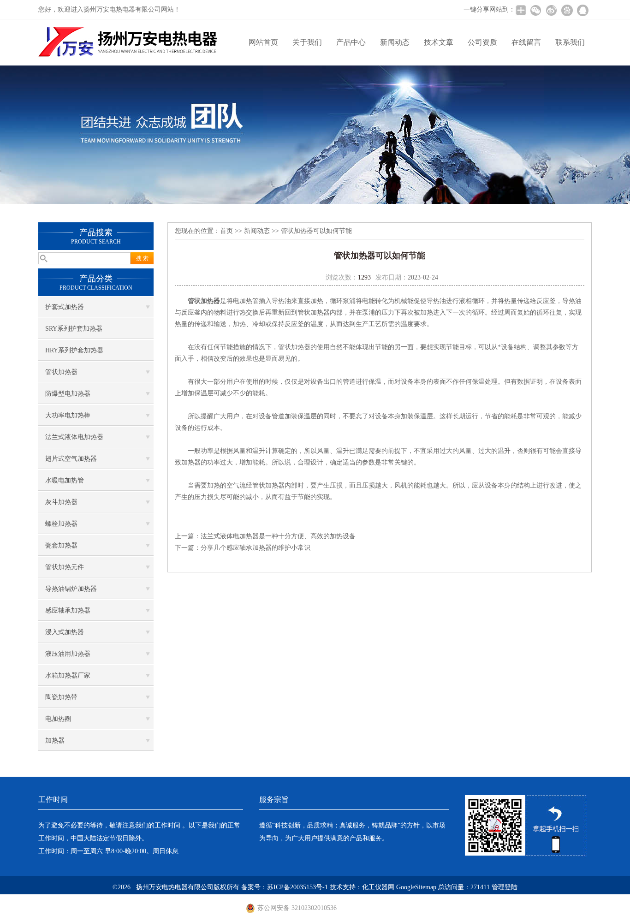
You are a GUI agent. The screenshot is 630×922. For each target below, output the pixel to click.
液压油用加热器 (67, 653)
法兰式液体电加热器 (74, 437)
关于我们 (307, 42)
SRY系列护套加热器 (73, 328)
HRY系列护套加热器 (74, 350)
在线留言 (526, 42)
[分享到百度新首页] (566, 10)
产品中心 (351, 42)
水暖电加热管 (64, 480)
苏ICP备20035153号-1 (297, 887)
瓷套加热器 (61, 545)
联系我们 (570, 42)
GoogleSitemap (416, 887)
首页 (226, 230)
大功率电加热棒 (67, 415)
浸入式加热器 (64, 632)
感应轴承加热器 (67, 610)
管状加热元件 (64, 567)
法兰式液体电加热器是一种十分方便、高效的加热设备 (278, 536)
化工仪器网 (378, 887)
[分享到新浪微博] (551, 10)
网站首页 (263, 42)
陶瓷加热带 (61, 697)
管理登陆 (504, 887)
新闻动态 (395, 42)
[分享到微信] (535, 10)
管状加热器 (61, 372)
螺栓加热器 (61, 523)
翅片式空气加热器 (71, 458)
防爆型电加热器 (67, 393)
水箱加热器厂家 (67, 675)
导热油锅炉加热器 (71, 588)
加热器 (55, 740)
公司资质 (482, 42)
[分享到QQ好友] (582, 10)
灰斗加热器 (61, 502)
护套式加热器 (64, 306)
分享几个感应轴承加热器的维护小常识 (255, 547)
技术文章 (438, 42)
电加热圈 (58, 718)
